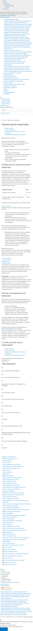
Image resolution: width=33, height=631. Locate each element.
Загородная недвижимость (24, 21)
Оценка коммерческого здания (16, 40)
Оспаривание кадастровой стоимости (14, 545)
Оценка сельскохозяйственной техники (13, 528)
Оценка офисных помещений (11, 45)
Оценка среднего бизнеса (9, 535)
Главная (4, 120)
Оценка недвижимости (10, 21)
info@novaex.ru (5, 105)
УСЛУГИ (6, 90)
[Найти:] (16, 110)
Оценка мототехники (7, 522)
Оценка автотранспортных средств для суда (14, 530)
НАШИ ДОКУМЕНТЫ (9, 92)
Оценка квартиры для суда (16, 32)
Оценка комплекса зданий (9, 496)
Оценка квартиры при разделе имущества (13, 487)
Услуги (5, 2)
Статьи (7, 7)
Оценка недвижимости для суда (11, 464)
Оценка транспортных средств (12, 51)
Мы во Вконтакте (5, 585)
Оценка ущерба (8, 74)
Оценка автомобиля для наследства (14, 56)
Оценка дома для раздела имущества (12, 466)
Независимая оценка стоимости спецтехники (16, 79)
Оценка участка (18, 22)
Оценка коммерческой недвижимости (14, 494)
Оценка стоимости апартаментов (11, 489)
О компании (6, 4)
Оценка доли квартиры (18, 37)
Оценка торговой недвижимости (11, 507)
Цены (4, 0)
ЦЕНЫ (5, 89)
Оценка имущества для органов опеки (14, 84)
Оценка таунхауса (13, 27)
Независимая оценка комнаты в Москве (13, 492)
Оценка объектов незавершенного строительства (15, 509)
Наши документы (9, 5)
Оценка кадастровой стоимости (12, 73)
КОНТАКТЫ (7, 94)
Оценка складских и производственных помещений (18, 43)
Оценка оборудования (25, 55)
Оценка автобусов (16, 58)
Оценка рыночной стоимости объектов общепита (15, 537)
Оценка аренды (22, 613)
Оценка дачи (21, 27)
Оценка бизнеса (8, 66)
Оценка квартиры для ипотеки (12, 30)
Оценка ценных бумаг (10, 76)
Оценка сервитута (9, 22)
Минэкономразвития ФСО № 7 (10, 330)
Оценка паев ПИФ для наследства (13, 81)
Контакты (5, 9)
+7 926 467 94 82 (5, 100)
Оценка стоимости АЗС (25, 71)
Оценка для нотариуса (10, 86)
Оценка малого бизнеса (19, 66)
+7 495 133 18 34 (5, 99)
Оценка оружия (8, 82)
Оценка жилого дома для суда (18, 25)
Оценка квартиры (8, 475)
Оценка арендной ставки (10, 77)
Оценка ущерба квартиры (9, 481)
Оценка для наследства (10, 87)
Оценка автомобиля (26, 51)
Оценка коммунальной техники (10, 526)
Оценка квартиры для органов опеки (19, 29)
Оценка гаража (6, 470)
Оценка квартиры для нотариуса (11, 485)
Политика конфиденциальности (8, 616)
